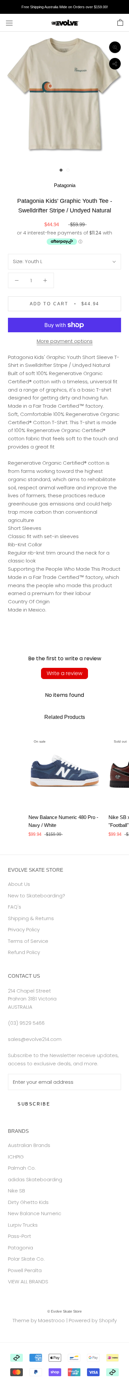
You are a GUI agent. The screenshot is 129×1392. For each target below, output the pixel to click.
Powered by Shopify (93, 1320)
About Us (19, 884)
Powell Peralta (25, 1270)
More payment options (65, 341)
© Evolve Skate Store (64, 1311)
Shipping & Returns (31, 918)
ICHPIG (16, 1156)
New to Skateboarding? (36, 895)
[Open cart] (120, 22)
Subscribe (34, 1104)
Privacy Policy (24, 929)
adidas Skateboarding (35, 1179)
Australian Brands (29, 1145)
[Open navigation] (9, 22)
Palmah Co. (22, 1167)
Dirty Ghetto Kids (28, 1202)
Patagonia (64, 185)
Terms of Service (28, 941)
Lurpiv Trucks (23, 1224)
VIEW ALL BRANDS (28, 1281)
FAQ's (14, 906)
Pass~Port (19, 1236)
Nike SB (16, 1190)
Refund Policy (24, 952)
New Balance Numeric (34, 1213)
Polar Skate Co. (26, 1258)
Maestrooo (51, 1320)
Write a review (64, 673)
